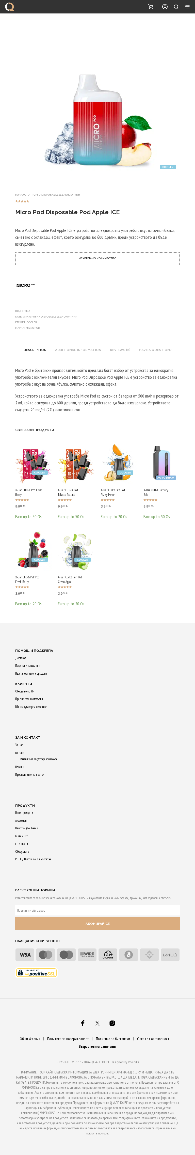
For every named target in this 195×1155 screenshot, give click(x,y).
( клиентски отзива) (97, 200)
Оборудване (22, 851)
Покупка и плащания (27, 665)
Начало (20, 194)
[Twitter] (97, 1023)
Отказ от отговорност (153, 1038)
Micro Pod (33, 327)
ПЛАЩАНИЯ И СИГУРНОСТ (37, 941)
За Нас (19, 745)
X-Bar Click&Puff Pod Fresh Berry (27, 579)
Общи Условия (30, 1038)
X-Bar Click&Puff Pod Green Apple (70, 579)
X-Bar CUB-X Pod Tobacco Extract (68, 492)
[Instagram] (112, 1023)
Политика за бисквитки (113, 1038)
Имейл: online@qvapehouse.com (38, 759)
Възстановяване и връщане (31, 673)
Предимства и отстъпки (29, 699)
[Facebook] (83, 1023)
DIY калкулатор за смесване (31, 707)
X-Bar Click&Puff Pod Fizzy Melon (113, 492)
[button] (152, 6)
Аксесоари (21, 820)
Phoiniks (133, 1062)
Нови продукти (24, 813)
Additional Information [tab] (78, 350)
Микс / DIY (21, 836)
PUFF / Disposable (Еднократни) (56, 194)
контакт (19, 753)
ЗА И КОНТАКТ (27, 737)
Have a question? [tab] (155, 350)
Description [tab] (35, 350)
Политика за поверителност (68, 1038)
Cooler (31, 322)
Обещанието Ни (24, 691)
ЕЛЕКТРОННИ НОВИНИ (35, 890)
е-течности (21, 844)
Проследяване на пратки (29, 774)
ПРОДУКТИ (25, 806)
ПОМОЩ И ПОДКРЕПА (34, 651)
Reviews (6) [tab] (120, 350)
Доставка (20, 658)
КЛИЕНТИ (23, 684)
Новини (19, 767)
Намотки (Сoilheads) (26, 828)
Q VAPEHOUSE (101, 1062)
